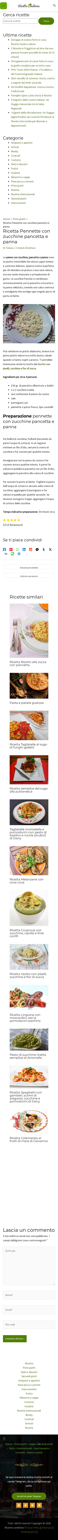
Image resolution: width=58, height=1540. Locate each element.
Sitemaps (47, 1527)
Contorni (16, 160)
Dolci (12, 1448)
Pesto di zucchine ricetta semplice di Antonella (28, 1056)
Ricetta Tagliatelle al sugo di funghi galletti (28, 746)
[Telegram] (19, 553)
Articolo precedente (29, 567)
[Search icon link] (55, 5)
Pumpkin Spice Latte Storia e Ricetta (31, 95)
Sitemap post (28, 1531)
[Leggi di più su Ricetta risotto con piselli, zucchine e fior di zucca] (29, 956)
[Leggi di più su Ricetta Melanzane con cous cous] (29, 860)
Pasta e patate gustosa (27, 703)
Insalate (15, 172)
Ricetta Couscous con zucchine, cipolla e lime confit (27, 933)
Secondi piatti (18, 198)
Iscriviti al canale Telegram (29, 1496)
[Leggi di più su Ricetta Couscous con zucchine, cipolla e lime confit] (29, 907)
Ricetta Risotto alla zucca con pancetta (28, 663)
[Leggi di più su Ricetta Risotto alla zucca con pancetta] (29, 630)
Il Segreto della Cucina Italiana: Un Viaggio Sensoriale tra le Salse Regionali (30, 104)
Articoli (15, 147)
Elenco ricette (35, 1452)
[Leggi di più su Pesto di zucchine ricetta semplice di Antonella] (29, 1039)
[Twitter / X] (50, 549)
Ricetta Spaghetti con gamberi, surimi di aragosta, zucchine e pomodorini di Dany (26, 1097)
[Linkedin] (24, 549)
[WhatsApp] (17, 549)
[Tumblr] (43, 549)
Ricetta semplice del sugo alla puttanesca (29, 790)
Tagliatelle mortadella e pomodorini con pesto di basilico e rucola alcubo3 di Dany (28, 834)
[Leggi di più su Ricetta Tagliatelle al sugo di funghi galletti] (29, 725)
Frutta (14, 168)
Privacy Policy (32, 1527)
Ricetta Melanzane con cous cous (27, 881)
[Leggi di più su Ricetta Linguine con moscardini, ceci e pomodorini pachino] (29, 997)
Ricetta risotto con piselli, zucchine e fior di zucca (28, 975)
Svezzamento (18, 203)
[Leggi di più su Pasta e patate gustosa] (29, 685)
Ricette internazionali (23, 194)
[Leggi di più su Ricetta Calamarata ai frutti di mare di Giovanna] (29, 1121)
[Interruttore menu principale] (3, 5)
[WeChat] (12, 553)
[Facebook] (4, 549)
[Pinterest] (11, 549)
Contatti (20, 1452)
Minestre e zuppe (20, 177)
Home (8, 1444)
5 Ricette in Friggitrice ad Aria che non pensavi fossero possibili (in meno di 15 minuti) (32, 53)
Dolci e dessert (19, 164)
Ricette (15, 190)
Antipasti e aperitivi (21, 142)
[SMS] (37, 549)
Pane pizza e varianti (22, 181)
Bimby (14, 151)
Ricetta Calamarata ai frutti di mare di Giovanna (29, 1139)
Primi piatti (17, 185)
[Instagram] (32, 1505)
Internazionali (24, 1448)
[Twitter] (25, 1505)
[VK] (5, 553)
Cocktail (15, 155)
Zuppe (32, 1444)
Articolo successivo (29, 576)
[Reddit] (30, 549)
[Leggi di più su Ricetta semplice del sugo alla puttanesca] (29, 769)
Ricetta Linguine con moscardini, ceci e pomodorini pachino (25, 1018)
